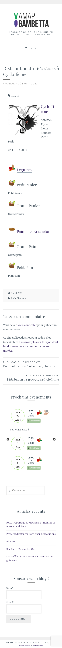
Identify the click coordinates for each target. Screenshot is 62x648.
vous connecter (27, 325)
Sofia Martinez (18, 298)
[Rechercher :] (25, 490)
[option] (31, 439)
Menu (33, 47)
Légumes (24, 169)
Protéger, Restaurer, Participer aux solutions (31, 534)
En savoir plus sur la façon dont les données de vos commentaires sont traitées (30, 346)
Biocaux (10, 541)
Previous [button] (8, 439)
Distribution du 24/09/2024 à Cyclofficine (29, 364)
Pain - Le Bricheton (33, 231)
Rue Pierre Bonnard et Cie (20, 549)
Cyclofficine (47, 109)
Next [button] (54, 439)
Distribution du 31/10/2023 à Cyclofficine (33, 377)
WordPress (24, 646)
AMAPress (38, 646)
